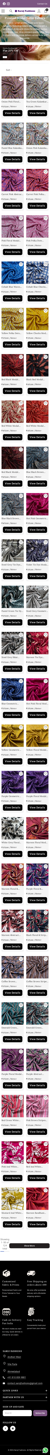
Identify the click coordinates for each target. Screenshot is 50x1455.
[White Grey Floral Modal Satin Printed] (13, 828)
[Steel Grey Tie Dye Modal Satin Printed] (13, 550)
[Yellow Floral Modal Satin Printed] (37, 735)
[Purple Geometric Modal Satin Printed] (13, 782)
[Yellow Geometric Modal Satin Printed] (13, 735)
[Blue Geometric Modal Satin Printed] (13, 689)
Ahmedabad (14, 1371)
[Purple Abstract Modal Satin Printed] (37, 1060)
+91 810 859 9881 (16, 1377)
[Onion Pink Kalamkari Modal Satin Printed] (37, 134)
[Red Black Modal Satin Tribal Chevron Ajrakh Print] (13, 458)
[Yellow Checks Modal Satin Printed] (37, 319)
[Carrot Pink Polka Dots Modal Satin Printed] (37, 180)
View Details (12, 113)
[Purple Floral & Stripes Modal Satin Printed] (37, 874)
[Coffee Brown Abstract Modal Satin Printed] (13, 967)
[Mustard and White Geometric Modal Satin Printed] (13, 1199)
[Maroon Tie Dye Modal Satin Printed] (37, 643)
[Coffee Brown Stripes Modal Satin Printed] (37, 967)
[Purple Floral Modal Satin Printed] (37, 782)
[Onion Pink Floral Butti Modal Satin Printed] (13, 87)
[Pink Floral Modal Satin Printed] (13, 226)
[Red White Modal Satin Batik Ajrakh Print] (37, 411)
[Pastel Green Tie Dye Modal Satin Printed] (13, 597)
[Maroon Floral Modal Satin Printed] (37, 828)
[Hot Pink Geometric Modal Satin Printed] (37, 504)
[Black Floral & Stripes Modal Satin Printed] (37, 921)
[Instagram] (12, 1428)
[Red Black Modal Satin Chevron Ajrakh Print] (13, 365)
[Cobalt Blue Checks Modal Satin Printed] (37, 272)
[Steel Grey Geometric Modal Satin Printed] (37, 597)
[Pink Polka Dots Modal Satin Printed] (37, 226)
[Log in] (39, 11)
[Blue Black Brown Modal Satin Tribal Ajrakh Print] (13, 504)
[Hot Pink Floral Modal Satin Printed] (37, 689)
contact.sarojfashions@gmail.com (24, 1383)
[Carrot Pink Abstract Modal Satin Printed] (13, 180)
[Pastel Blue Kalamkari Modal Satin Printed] (13, 134)
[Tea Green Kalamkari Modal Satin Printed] (37, 87)
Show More (29, 1246)
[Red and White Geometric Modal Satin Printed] (37, 1152)
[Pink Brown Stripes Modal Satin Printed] (37, 1106)
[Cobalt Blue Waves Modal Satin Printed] (13, 272)
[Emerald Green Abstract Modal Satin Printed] (37, 1013)
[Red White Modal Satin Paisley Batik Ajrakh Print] (13, 411)
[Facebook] (5, 1428)
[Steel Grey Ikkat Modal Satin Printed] (13, 643)
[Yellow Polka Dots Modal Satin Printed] (13, 319)
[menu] (3, 11)
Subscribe (40, 1413)
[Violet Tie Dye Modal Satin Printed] (37, 550)
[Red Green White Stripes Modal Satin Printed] (13, 1106)
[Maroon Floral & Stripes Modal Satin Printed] (13, 874)
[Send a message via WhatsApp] (45, 1450)
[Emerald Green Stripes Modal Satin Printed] (13, 1013)
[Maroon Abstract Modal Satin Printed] (13, 921)
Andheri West (14, 1357)
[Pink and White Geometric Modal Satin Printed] (13, 1152)
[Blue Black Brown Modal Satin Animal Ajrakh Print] (37, 458)
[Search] (11, 11)
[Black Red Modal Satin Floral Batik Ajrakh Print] (37, 365)
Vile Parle (12, 1364)
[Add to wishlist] (21, 79)
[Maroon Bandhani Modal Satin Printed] (37, 1199)
